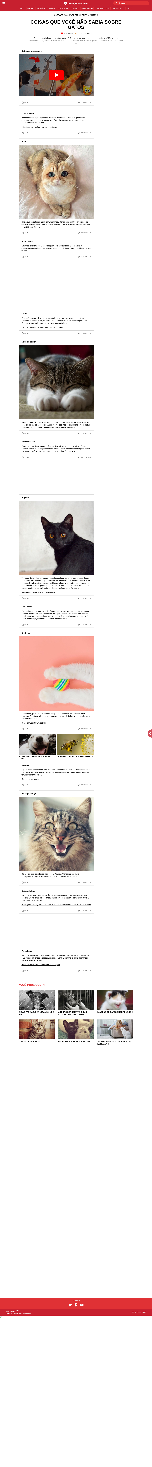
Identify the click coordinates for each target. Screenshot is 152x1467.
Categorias (60, 15)
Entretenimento (78, 15)
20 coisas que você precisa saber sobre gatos (40, 127)
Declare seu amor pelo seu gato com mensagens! (42, 327)
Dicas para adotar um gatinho (33, 723)
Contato (135, 1312)
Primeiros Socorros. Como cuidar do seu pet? (40, 965)
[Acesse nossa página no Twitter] (70, 1305)
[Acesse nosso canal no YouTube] (82, 1305)
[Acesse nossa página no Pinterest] (76, 1305)
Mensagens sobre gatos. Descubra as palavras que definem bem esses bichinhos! (56, 905)
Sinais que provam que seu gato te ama (38, 592)
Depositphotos (26, 1313)
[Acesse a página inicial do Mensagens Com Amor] (76, 3)
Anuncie (143, 1312)
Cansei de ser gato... (30, 779)
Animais (94, 15)
